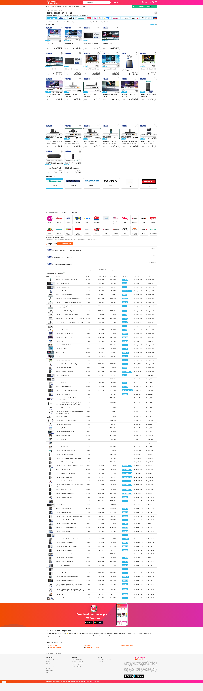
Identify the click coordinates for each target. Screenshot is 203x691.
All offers (50, 10)
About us (48, 668)
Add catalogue (49, 670)
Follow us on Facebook (77, 661)
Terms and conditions (80, 681)
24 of (50, 24)
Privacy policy (89, 681)
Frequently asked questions (52, 659)
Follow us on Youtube (77, 664)
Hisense (56, 10)
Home (47, 6)
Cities (83, 6)
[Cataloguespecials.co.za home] (52, 2)
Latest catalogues (56, 6)
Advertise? (48, 661)
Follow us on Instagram (77, 663)
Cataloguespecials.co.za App (52, 667)
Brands (47, 665)
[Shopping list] (156, 2)
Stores (71, 6)
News (47, 672)
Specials (65, 6)
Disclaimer (72, 681)
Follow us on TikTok (76, 666)
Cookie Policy (96, 681)
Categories (77, 6)
